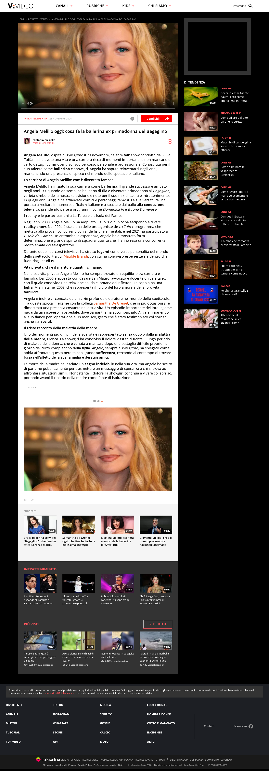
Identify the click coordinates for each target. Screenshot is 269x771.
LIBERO (65, 760)
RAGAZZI (226, 286)
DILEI (172, 760)
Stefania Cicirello (44, 140)
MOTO (104, 741)
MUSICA (105, 705)
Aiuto (120, 765)
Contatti (209, 726)
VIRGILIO (75, 760)
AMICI (151, 741)
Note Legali (61, 765)
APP (55, 741)
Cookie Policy (85, 765)
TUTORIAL (13, 732)
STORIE (58, 732)
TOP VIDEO (13, 741)
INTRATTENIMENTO (38, 19)
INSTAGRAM (61, 714)
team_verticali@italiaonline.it (58, 693)
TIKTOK (58, 705)
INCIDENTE (154, 732)
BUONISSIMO (212, 760)
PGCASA (128, 760)
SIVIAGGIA (182, 760)
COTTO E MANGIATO (161, 723)
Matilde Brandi (76, 256)
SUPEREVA (226, 760)
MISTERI (11, 723)
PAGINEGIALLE (90, 760)
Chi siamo (48, 765)
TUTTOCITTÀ (161, 760)
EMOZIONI (227, 236)
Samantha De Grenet (111, 303)
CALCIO (105, 732)
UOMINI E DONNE (159, 714)
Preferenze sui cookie (105, 765)
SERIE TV (106, 714)
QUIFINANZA (196, 760)
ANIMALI (12, 714)
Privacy (72, 765)
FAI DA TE (226, 138)
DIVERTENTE (14, 705)
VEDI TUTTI (157, 624)
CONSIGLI (226, 88)
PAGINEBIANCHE (144, 760)
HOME (21, 19)
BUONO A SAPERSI (231, 113)
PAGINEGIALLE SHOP (111, 760)
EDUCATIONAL (157, 705)
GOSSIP (32, 387)
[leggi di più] (170, 141)
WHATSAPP (61, 723)
